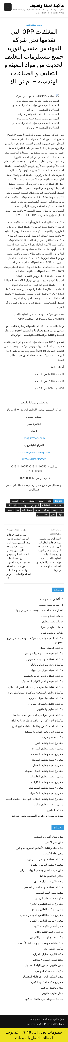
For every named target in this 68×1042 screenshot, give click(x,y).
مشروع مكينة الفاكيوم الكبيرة (47, 982)
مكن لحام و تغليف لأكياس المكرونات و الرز (39, 847)
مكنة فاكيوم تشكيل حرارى (48, 881)
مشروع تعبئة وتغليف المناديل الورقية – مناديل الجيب (34, 798)
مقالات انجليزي (55, 810)
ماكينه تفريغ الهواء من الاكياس (46, 937)
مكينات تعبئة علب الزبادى (49, 898)
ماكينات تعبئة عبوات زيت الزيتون (45, 859)
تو (61, 510)
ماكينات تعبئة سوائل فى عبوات (46, 670)
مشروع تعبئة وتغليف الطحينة (47, 759)
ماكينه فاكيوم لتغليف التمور (48, 931)
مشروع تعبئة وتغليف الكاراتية (47, 782)
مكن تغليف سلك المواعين (49, 971)
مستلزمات (27, 510)
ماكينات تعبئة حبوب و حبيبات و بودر (44, 653)
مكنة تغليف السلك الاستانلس (47, 959)
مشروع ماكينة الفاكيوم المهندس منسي (41, 915)
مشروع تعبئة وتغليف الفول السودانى (43, 770)
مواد (60, 514)
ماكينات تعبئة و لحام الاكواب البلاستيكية (41, 681)
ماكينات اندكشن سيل (51, 647)
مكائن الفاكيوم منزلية (51, 875)
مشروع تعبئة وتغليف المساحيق (46, 787)
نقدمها (45, 514)
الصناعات (58, 505)
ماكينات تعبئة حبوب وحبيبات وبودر (44, 659)
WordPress (44, 1024)
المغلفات (46, 505)
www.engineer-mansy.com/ (34, 452)
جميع (54, 510)
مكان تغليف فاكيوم (52, 993)
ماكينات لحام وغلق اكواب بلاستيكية (44, 731)
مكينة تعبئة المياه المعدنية (49, 892)
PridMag (59, 1024)
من (17, 510)
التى (23, 501)
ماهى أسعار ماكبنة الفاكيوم (48, 926)
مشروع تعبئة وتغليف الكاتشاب (46, 776)
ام (15, 505)
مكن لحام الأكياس (53, 853)
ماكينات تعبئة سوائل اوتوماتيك (47, 664)
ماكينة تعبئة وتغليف (46, 5)
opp (49, 501)
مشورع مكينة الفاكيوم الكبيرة (47, 864)
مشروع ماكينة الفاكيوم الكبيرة (46, 920)
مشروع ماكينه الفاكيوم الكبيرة (46, 903)
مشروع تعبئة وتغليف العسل (48, 765)
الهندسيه (23, 505)
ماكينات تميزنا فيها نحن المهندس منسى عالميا (38, 715)
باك (9, 505)
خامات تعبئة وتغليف (34, 25)
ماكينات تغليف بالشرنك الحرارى (45, 698)
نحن (53, 514)
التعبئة (41, 501)
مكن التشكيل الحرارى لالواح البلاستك (43, 976)
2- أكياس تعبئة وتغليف (51, 599)
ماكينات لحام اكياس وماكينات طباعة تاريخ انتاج (37, 726)
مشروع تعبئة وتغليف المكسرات (46, 793)
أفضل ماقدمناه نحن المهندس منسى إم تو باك (38, 610)
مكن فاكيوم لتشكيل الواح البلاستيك (44, 965)
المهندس (35, 505)
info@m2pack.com (34, 438)
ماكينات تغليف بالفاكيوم (50, 709)
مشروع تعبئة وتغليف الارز (49, 743)
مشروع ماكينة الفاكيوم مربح (47, 909)
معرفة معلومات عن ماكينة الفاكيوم (43, 999)
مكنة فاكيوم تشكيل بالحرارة (48, 954)
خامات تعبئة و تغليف (52, 615)
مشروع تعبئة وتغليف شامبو (48, 804)
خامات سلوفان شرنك (51, 627)
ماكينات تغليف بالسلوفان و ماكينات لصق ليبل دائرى (35, 687)
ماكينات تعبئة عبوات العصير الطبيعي (43, 887)
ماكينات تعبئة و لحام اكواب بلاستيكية (43, 675)
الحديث (14, 501)
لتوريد (37, 510)
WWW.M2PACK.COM (34, 459)
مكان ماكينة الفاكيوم (51, 987)
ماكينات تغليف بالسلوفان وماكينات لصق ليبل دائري (35, 692)
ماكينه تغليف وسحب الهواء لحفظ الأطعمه (40, 943)
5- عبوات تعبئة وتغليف (51, 604)
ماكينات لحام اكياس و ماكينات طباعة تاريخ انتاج (37, 720)
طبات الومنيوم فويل (52, 632)
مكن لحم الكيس (54, 842)
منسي (10, 510)
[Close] (65, 1031)
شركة (46, 510)
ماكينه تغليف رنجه (53, 948)
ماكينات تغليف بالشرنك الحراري (45, 703)
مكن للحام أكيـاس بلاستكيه (48, 836)
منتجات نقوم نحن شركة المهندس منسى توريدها (37, 815)
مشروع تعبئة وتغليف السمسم (47, 754)
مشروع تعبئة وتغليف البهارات (47, 748)
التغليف (32, 501)
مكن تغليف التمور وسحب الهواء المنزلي (41, 870)
